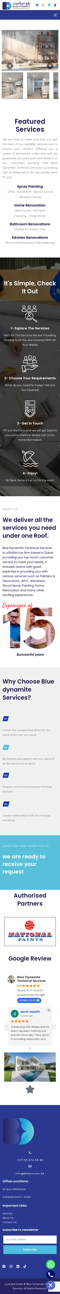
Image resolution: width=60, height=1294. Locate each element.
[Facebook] (37, 5)
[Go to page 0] (30, 1048)
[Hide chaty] (50, 1285)
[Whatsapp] (50, 1264)
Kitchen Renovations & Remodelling (30, 242)
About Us (7, 1217)
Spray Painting (30, 186)
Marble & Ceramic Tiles (30, 229)
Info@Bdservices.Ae (30, 1173)
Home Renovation (30, 205)
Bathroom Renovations (30, 224)
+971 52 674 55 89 (30, 1160)
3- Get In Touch (30, 423)
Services (7, 1213)
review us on (27, 1000)
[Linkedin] (49, 5)
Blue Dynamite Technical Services (31, 979)
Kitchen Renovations (30, 237)
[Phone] (50, 1274)
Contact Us (9, 1222)
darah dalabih (30, 1011)
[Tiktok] (55, 5)
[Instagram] (43, 5)
